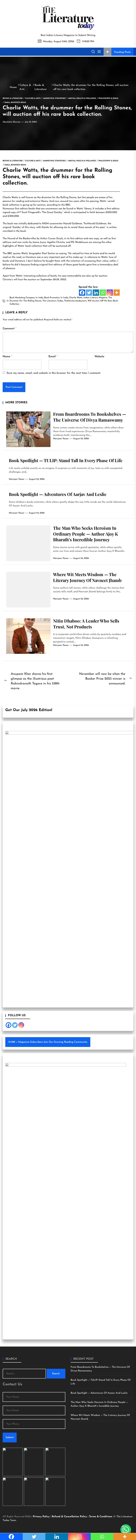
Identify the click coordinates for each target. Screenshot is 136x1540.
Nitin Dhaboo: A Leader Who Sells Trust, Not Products (86, 623)
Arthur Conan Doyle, (52, 238)
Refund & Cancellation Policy (70, 1516)
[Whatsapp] (103, 292)
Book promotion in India (56, 298)
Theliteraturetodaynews (75, 301)
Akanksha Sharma (11, 122)
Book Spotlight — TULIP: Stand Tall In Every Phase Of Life (65, 460)
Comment (9, 328)
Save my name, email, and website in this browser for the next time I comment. (54, 373)
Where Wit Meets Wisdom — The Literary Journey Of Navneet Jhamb (87, 577)
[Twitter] (89, 292)
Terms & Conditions (101, 1516)
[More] (117, 292)
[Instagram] (110, 292)
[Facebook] (82, 292)
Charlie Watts (11, 197)
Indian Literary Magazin (95, 298)
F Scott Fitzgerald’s (30, 212)
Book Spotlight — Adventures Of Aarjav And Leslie (57, 494)
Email (53, 356)
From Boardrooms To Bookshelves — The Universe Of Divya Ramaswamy (89, 417)
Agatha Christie (56, 242)
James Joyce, (40, 242)
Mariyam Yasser (61, 439)
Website (99, 356)
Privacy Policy (41, 1516)
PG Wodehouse (79, 242)
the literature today (52, 301)
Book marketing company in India (26, 298)
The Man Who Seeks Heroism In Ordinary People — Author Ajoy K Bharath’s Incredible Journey (85, 533)
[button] (125, 1529)
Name (7, 356)
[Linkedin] (96, 292)
